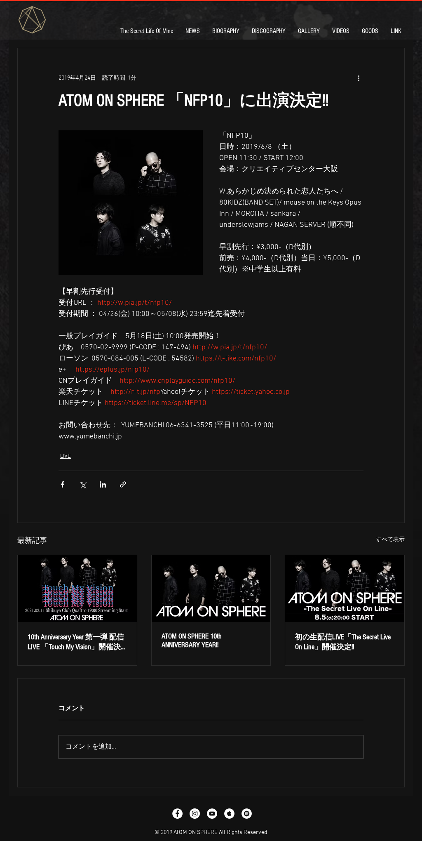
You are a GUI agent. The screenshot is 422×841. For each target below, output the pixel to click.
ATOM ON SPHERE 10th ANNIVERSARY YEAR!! (192, 640)
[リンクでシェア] (123, 484)
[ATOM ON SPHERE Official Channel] (212, 813)
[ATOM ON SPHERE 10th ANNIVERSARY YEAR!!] (211, 588)
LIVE (65, 456)
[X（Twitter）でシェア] (83, 484)
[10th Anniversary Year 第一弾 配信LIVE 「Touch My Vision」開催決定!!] (77, 588)
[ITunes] (229, 813)
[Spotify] (246, 813)
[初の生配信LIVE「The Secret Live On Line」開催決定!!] (344, 588)
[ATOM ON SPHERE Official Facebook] (177, 813)
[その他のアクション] (358, 78)
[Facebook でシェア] (62, 484)
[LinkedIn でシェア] (103, 484)
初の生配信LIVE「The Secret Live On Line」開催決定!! (343, 642)
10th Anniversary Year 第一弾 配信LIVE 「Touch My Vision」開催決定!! (76, 642)
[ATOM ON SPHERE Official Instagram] (195, 813)
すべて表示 (390, 539)
